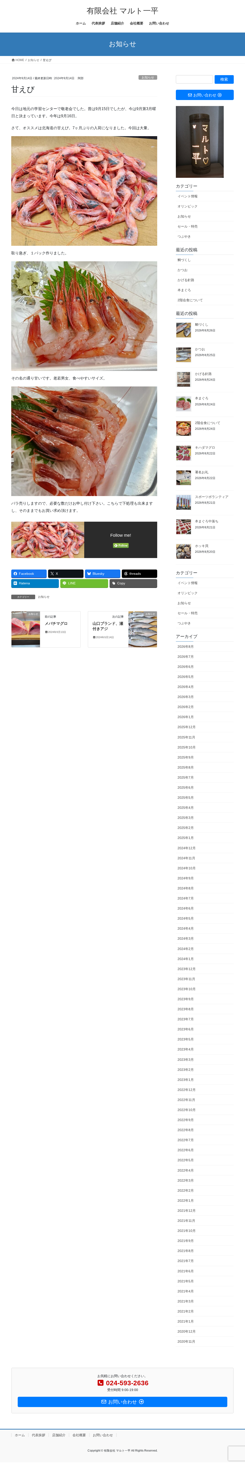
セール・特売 (188, 226)
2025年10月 (187, 747)
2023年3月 (186, 1060)
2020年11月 (186, 1341)
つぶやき (184, 236)
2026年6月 (186, 667)
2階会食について (190, 300)
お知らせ (148, 77)
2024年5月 (186, 918)
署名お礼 (201, 472)
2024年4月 (186, 928)
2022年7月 (186, 1140)
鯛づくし (184, 260)
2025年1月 (186, 838)
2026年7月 (186, 657)
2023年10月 (187, 989)
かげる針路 (186, 280)
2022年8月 (186, 1130)
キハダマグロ (205, 447)
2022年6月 (186, 1150)
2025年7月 (186, 777)
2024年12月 (187, 848)
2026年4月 (186, 687)
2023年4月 (186, 1049)
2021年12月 (187, 1211)
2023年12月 (187, 969)
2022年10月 (187, 1110)
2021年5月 (186, 1281)
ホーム (20, 1435)
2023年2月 (186, 1070)
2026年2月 (186, 707)
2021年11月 (186, 1221)
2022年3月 (186, 1180)
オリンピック (188, 206)
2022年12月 (187, 1090)
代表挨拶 (38, 1435)
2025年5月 (186, 797)
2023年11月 (186, 979)
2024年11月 (186, 858)
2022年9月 (186, 1120)
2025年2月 (186, 828)
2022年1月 (186, 1200)
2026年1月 (186, 717)
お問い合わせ (103, 1435)
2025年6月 (186, 787)
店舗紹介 (59, 1435)
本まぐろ (184, 290)
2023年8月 (186, 1009)
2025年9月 (186, 757)
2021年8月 (186, 1251)
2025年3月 (186, 818)
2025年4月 (186, 808)
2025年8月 (186, 767)
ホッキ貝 (201, 546)
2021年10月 (187, 1231)
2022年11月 (186, 1100)
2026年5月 (186, 677)
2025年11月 (186, 737)
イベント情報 (188, 196)
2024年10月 (187, 868)
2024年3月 (186, 938)
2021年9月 (186, 1241)
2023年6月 (186, 1029)
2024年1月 (186, 959)
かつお (183, 270)
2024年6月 (186, 908)
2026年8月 (186, 646)
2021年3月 (186, 1301)
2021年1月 (186, 1321)
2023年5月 (186, 1039)
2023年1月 (186, 1080)
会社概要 (79, 1435)
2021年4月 (186, 1291)
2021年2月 (186, 1311)
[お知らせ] (25, 629)
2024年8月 (186, 888)
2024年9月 (186, 878)
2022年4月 (186, 1170)
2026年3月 (186, 697)
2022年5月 (186, 1160)
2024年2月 (186, 949)
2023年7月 (186, 1019)
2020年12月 (187, 1331)
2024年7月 (186, 898)
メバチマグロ (56, 623)
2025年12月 (187, 727)
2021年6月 (186, 1271)
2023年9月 (186, 999)
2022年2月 (186, 1190)
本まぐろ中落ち (206, 521)
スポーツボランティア (211, 497)
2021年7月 (186, 1261)
